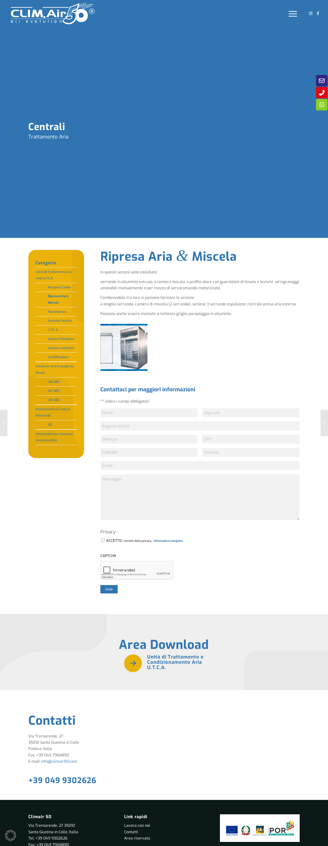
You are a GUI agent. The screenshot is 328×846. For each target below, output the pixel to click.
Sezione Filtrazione (61, 339)
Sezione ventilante (61, 348)
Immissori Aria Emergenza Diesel (54, 369)
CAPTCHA (108, 555)
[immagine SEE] (125, 349)
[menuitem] (291, 13)
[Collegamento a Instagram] (310, 13)
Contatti (131, 831)
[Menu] (291, 13)
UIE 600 (53, 400)
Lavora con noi (137, 825)
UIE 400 (53, 382)
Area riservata (137, 838)
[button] (10, 835)
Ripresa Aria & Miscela (58, 299)
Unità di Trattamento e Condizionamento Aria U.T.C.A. (175, 662)
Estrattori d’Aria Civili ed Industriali (53, 412)
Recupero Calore (59, 287)
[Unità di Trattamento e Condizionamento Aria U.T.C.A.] (133, 663)
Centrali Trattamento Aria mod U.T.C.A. (54, 275)
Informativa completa (168, 541)
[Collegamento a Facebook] (318, 13)
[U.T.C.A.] (324, 423)
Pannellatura (57, 312)
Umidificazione (58, 357)
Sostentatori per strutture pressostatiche (54, 437)
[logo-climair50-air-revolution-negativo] (52, 13)
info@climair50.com (59, 761)
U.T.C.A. (53, 330)
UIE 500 (53, 391)
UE (50, 425)
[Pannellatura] (3, 423)
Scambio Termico (60, 321)
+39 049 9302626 (62, 780)
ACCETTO (144, 540)
